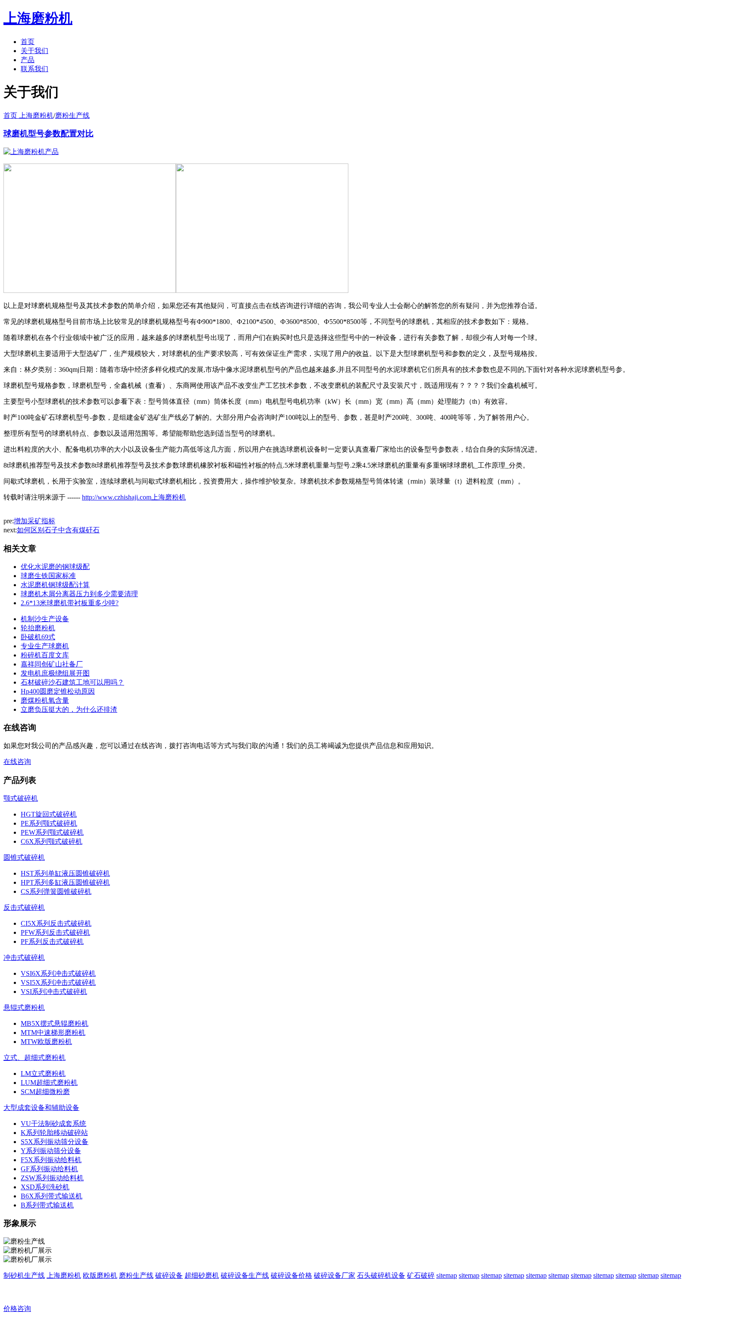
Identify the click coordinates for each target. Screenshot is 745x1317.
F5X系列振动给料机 (51, 1159)
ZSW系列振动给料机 (52, 1178)
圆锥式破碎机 (24, 857)
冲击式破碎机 (24, 957)
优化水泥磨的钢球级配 (55, 566)
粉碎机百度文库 (45, 655)
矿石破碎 (421, 1275)
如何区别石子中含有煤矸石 (58, 530)
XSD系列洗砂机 (45, 1187)
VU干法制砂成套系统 (53, 1123)
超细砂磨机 (202, 1275)
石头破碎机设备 (381, 1275)
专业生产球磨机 (45, 646)
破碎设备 (169, 1275)
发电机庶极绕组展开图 (55, 673)
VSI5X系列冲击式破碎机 (58, 982)
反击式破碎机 (24, 907)
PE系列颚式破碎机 (49, 823)
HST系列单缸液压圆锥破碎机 (65, 873)
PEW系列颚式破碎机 (52, 832)
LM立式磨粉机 (43, 1073)
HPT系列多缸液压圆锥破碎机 (65, 882)
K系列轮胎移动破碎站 (54, 1132)
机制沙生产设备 (45, 618)
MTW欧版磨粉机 (46, 1041)
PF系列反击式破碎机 (52, 941)
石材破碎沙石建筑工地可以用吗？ (72, 682)
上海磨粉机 (64, 1275)
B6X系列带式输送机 (51, 1196)
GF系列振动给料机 (49, 1168)
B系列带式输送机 (47, 1205)
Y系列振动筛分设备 (51, 1150)
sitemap (446, 1275)
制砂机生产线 (24, 1275)
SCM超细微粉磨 (45, 1091)
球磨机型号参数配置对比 (48, 133)
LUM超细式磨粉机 (49, 1082)
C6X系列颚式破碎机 (51, 841)
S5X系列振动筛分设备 (54, 1141)
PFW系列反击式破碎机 (55, 932)
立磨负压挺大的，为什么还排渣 (69, 709)
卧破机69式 (38, 637)
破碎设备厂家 (334, 1275)
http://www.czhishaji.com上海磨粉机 (134, 497)
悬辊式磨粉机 (24, 1007)
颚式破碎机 (20, 798)
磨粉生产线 (72, 115)
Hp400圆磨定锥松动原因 (58, 691)
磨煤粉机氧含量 (45, 700)
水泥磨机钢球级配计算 (55, 584)
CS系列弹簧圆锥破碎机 (56, 891)
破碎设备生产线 (245, 1275)
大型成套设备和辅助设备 (41, 1107)
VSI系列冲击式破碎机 (54, 991)
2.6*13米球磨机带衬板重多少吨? (70, 603)
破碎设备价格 (291, 1275)
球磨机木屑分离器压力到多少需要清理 (79, 593)
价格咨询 (17, 1308)
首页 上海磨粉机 (28, 115)
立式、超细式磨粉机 (34, 1057)
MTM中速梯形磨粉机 (53, 1032)
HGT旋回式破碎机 (49, 814)
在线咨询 (17, 761)
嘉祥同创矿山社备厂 (52, 664)
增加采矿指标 (34, 521)
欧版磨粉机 (100, 1275)
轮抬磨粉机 (38, 628)
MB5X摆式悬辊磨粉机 (54, 1023)
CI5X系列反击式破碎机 (56, 923)
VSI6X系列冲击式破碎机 (58, 973)
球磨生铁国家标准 (48, 575)
